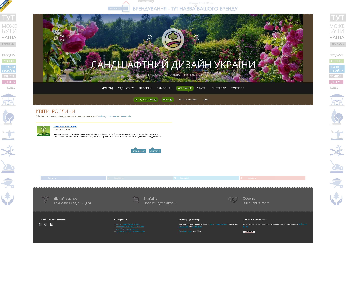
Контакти (185, 88)
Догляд (107, 88)
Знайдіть (160, 200)
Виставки (219, 88)
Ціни (206, 99)
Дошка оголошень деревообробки (130, 231)
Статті (201, 88)
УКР (62, 36)
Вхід (283, 38)
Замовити (164, 88)
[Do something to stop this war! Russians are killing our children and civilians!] (6, 6)
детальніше (138, 150)
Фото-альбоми (188, 99)
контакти (155, 150)
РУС (62, 39)
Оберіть (256, 200)
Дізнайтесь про (72, 200)
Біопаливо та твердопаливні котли (130, 226)
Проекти (145, 88)
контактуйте (197, 226)
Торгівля (237, 88)
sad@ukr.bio (183, 226)
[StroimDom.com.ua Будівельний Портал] (249, 232)
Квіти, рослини (144, 99)
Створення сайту (185, 231)
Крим (166, 99)
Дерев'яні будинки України (127, 229)
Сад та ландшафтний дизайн (127, 224)
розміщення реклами (218, 224)
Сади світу (126, 88)
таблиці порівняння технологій (114, 116)
